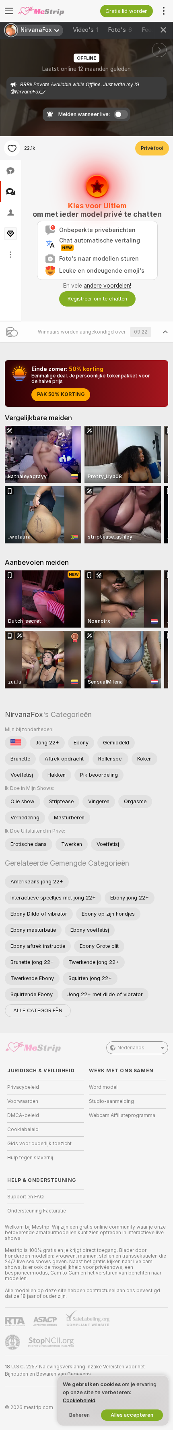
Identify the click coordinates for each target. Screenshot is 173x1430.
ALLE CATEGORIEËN (37, 1010)
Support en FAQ (25, 1197)
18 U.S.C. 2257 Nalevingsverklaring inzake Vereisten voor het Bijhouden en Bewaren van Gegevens (75, 1370)
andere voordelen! (107, 285)
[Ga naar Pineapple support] (13, 1342)
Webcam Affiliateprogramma (122, 1115)
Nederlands (130, 1048)
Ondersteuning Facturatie (36, 1211)
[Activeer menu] (9, 11)
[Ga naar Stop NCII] (52, 1342)
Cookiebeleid (23, 1129)
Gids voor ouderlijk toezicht (39, 1143)
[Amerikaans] (16, 742)
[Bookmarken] (12, 148)
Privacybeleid (23, 1087)
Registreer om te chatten (97, 299)
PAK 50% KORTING (60, 394)
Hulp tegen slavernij (30, 1158)
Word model (103, 1087)
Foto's (120, 29)
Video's (85, 29)
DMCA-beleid (23, 1115)
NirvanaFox (24, 714)
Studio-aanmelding (111, 1101)
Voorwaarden (22, 1101)
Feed (148, 29)
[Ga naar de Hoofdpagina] (52, 10)
